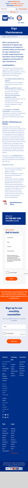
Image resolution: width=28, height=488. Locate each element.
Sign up (13, 341)
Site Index (5, 428)
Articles (21, 373)
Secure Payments (5, 441)
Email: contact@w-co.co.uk (5, 368)
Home (4, 37)
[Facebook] (3, 414)
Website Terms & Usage (13, 431)
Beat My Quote (4, 445)
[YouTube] (5, 414)
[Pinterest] (3, 417)
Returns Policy (13, 447)
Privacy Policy (13, 436)
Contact (13, 364)
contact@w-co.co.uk (17, 3)
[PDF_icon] (5, 200)
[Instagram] (7, 414)
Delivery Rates (4, 436)
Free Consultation (5, 450)
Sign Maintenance (14, 452)
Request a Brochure (22, 367)
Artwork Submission (5, 432)
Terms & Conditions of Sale (14, 442)
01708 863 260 (15, 1)
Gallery (13, 373)
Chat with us (18, 5)
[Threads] (7, 417)
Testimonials (14, 371)
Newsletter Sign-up (22, 363)
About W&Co (12, 368)
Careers (13, 375)
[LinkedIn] (5, 417)
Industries (22, 370)
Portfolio (21, 375)
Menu (22, 23)
